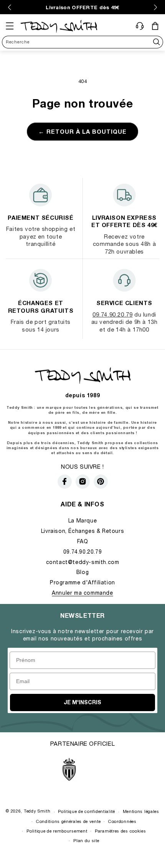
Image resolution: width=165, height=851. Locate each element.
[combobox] (82, 42)
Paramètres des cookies (120, 830)
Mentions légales (141, 811)
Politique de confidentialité (86, 811)
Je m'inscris (82, 702)
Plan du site (86, 840)
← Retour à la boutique (82, 131)
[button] (9, 26)
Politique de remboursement (56, 830)
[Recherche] (157, 42)
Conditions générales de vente (68, 821)
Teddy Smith (37, 811)
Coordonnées (122, 821)
